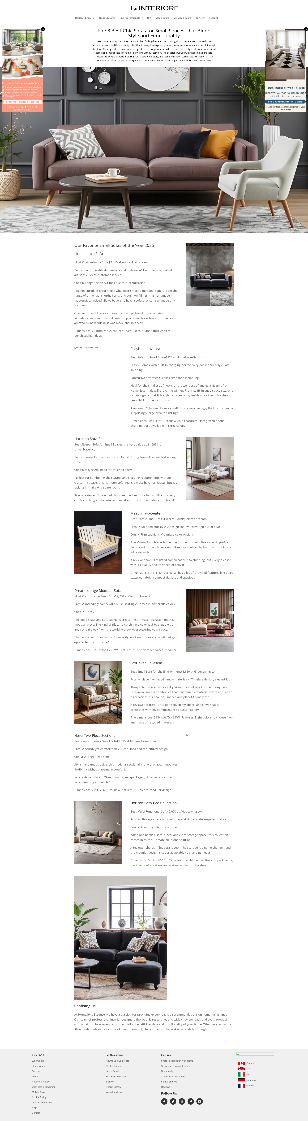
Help (34, 1107)
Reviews (165, 1087)
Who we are (38, 1060)
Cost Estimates (114, 1066)
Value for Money (114, 1092)
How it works (39, 1066)
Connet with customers (173, 1076)
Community (167, 1071)
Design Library (83, 18)
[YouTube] (199, 1101)
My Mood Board (182, 18)
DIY (149, 18)
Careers (36, 1071)
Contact (36, 1112)
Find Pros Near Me (116, 1076)
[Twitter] (173, 1101)
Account (213, 18)
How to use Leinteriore (117, 1060)
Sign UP (110, 1081)
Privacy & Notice (41, 1081)
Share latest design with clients (177, 1060)
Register (200, 18)
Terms (35, 1076)
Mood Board (162, 18)
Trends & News (107, 18)
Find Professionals (130, 18)
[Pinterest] (191, 1101)
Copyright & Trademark (44, 1087)
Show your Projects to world (175, 1066)
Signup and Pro (169, 1081)
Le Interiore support (42, 1102)
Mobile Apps (38, 1092)
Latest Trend (112, 1071)
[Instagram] (182, 1101)
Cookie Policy (39, 1097)
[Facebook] (164, 1101)
